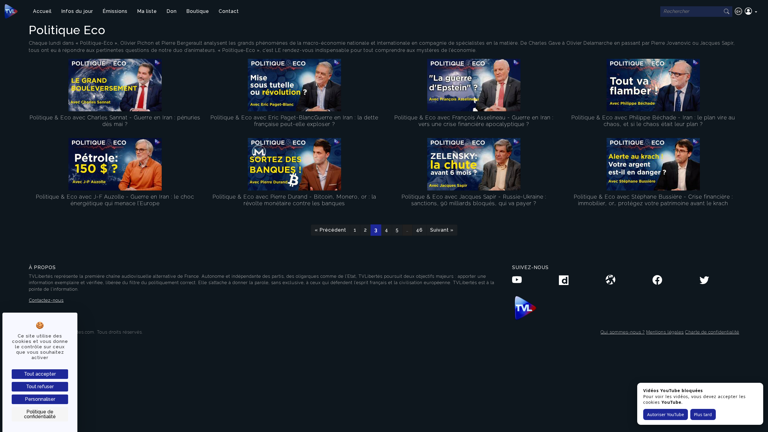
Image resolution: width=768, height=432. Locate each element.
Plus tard (703, 414)
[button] (751, 11)
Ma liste (147, 11)
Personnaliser (40, 399)
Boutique (197, 11)
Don (171, 11)
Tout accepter (40, 374)
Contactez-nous (46, 300)
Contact (229, 11)
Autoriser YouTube (665, 414)
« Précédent (330, 230)
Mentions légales (665, 331)
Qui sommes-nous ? (623, 331)
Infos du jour (77, 11)
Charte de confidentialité (712, 331)
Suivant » (442, 230)
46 (419, 230)
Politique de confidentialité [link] (40, 414)
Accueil (42, 11)
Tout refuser (40, 386)
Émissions (115, 11)
